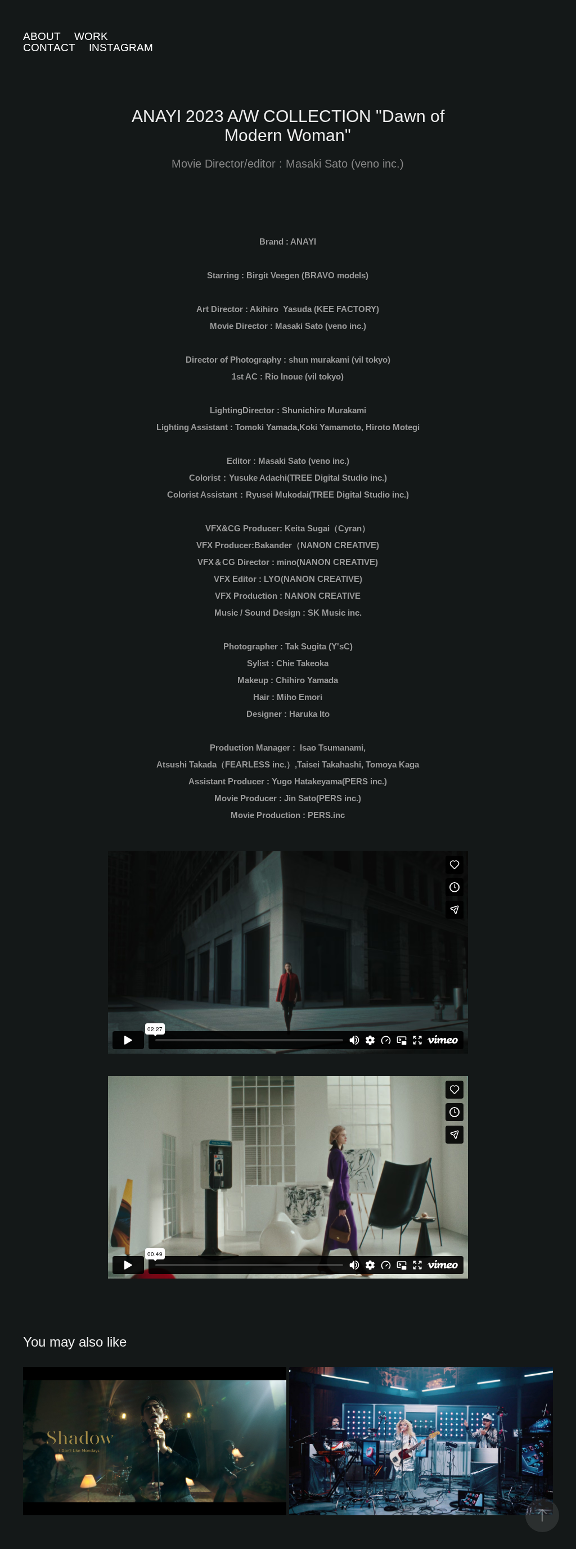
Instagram (121, 47)
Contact (49, 47)
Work (91, 36)
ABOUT (42, 36)
